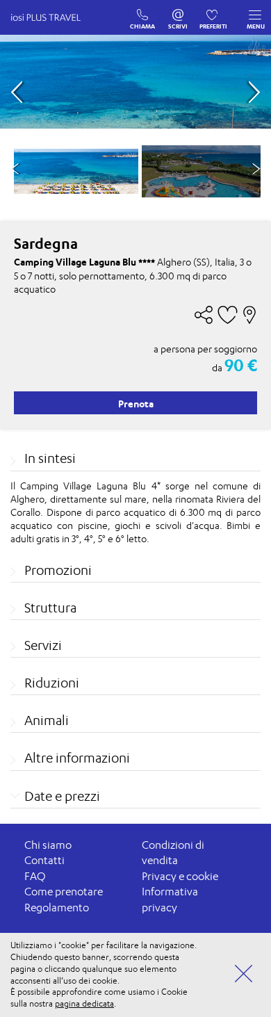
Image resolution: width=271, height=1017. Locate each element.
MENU (256, 26)
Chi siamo (48, 845)
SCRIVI (178, 11)
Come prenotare (63, 891)
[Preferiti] (214, 11)
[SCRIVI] (178, 11)
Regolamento (56, 907)
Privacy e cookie (180, 876)
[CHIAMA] (143, 11)
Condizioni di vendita (173, 853)
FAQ (35, 876)
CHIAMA (142, 11)
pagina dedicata (84, 1003)
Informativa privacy (170, 899)
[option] (76, 171)
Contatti (44, 860)
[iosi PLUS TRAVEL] (52, 31)
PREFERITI (213, 11)
